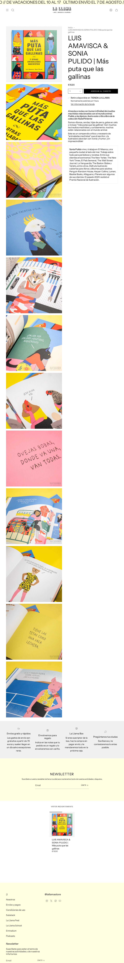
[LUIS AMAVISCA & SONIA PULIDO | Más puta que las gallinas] (62, 824)
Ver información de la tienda (83, 104)
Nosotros (10, 899)
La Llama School (14, 925)
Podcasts (10, 936)
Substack (10, 915)
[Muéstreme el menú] (7, 10)
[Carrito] (116, 10)
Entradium (11, 930)
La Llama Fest (12, 920)
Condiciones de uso (15, 910)
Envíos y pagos (13, 904)
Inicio (70, 27)
